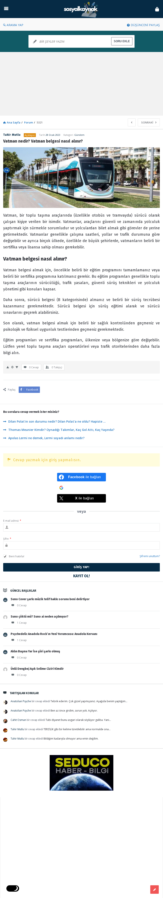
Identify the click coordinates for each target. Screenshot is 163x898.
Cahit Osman (18, 720)
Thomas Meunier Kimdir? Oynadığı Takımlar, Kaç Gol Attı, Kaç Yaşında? (61, 430)
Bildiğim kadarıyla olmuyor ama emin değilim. (71, 738)
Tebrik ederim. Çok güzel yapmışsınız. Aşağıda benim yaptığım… (89, 701)
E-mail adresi (12, 521)
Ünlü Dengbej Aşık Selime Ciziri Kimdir (37, 669)
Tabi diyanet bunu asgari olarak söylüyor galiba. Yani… (78, 720)
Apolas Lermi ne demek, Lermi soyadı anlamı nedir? (46, 438)
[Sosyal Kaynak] (83, 9)
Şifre (7, 539)
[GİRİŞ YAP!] (157, 9)
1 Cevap (22, 623)
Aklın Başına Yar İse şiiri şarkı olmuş (35, 651)
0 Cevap (22, 605)
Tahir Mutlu (17, 729)
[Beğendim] (7, 367)
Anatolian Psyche (21, 701)
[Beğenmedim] (16, 367)
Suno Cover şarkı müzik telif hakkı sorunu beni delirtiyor (50, 599)
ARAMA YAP (15, 25)
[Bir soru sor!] (154, 889)
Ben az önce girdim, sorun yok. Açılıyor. (74, 710)
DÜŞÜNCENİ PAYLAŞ (145, 25)
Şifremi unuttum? (150, 556)
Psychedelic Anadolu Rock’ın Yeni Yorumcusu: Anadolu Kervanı (54, 634)
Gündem (79, 134)
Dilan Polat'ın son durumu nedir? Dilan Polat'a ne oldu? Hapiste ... (57, 421)
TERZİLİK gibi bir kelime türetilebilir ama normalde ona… (77, 729)
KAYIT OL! (81, 576)
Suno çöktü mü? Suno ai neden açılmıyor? (39, 616)
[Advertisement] (81, 83)
